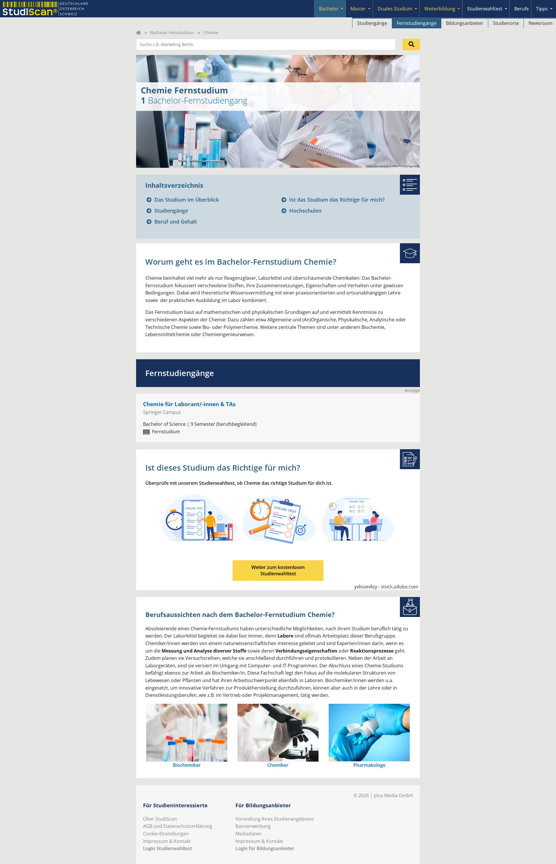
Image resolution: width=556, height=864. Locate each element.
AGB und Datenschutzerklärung (177, 826)
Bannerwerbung (253, 826)
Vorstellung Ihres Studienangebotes (274, 819)
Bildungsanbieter (464, 23)
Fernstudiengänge (416, 23)
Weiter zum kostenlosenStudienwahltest (278, 570)
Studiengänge (372, 23)
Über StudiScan (160, 819)
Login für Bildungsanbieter (264, 848)
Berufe (521, 8)
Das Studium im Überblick (186, 199)
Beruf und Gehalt (175, 221)
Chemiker (277, 765)
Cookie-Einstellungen (166, 833)
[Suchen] (411, 44)
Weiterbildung (439, 8)
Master (358, 8)
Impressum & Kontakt (167, 841)
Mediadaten (248, 833)
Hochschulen (305, 210)
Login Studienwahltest (167, 848)
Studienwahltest (484, 8)
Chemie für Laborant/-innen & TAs (189, 404)
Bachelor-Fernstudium (172, 32)
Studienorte (506, 23)
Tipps (542, 8)
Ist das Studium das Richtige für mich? (337, 199)
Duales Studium (395, 8)
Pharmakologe (369, 765)
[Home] (138, 32)
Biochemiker (187, 765)
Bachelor (329, 8)
